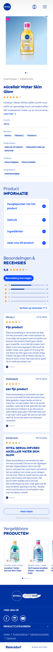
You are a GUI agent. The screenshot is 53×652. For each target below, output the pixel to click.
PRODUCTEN (26, 79)
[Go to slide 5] (29, 578)
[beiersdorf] (13, 647)
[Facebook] (6, 618)
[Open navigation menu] (44, 7)
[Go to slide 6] (30, 578)
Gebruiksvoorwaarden (39, 634)
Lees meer (9, 114)
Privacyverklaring (20, 634)
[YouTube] (23, 618)
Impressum (11, 638)
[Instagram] (15, 618)
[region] (26, 41)
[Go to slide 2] (27, 72)
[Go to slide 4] (27, 578)
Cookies (7, 634)
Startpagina (10, 79)
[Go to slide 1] (25, 72)
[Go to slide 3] (26, 578)
